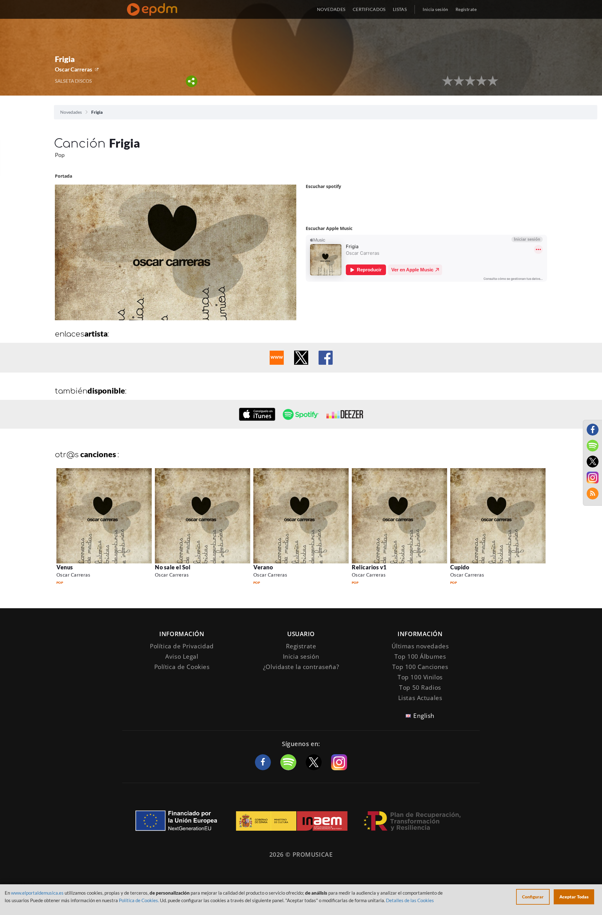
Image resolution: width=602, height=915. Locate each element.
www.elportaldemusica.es (37, 893)
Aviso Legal (181, 656)
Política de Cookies (182, 667)
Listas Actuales (420, 698)
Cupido (459, 567)
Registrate (301, 646)
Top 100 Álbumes (420, 656)
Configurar (533, 896)
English (424, 716)
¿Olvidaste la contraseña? (301, 667)
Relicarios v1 (369, 567)
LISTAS (400, 9)
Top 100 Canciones (420, 667)
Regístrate (466, 9)
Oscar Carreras (73, 69)
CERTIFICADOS (369, 9)
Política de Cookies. (139, 900)
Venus (64, 567)
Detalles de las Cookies (410, 900)
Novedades (71, 112)
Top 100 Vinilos (420, 677)
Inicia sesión (435, 9)
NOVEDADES (331, 9)
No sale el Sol (173, 567)
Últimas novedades (420, 646)
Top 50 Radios (420, 687)
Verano (263, 567)
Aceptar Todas (574, 896)
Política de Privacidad (182, 646)
